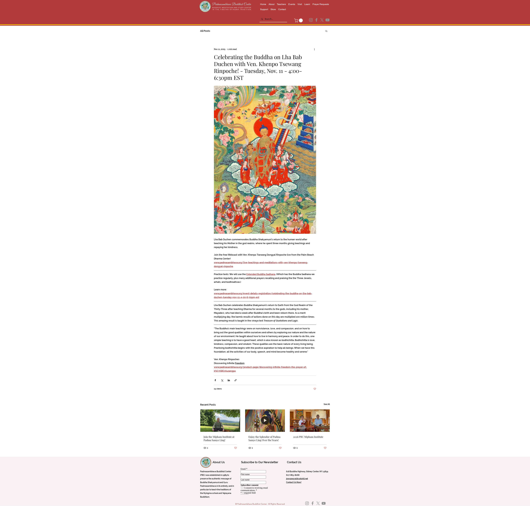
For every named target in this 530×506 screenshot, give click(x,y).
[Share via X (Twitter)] (222, 380)
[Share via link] (235, 380)
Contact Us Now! (293, 482)
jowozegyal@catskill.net (297, 479)
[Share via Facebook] (215, 380)
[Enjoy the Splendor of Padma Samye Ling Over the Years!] (265, 420)
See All (327, 404)
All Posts (205, 30)
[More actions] (314, 49)
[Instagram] (310, 20)
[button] (299, 20)
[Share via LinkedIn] (228, 380)
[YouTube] (327, 20)
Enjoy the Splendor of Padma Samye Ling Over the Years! (264, 438)
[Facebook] (316, 20)
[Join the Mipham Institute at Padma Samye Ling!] (220, 420)
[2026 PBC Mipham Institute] (310, 420)
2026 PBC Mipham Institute (308, 436)
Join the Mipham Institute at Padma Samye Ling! (219, 438)
